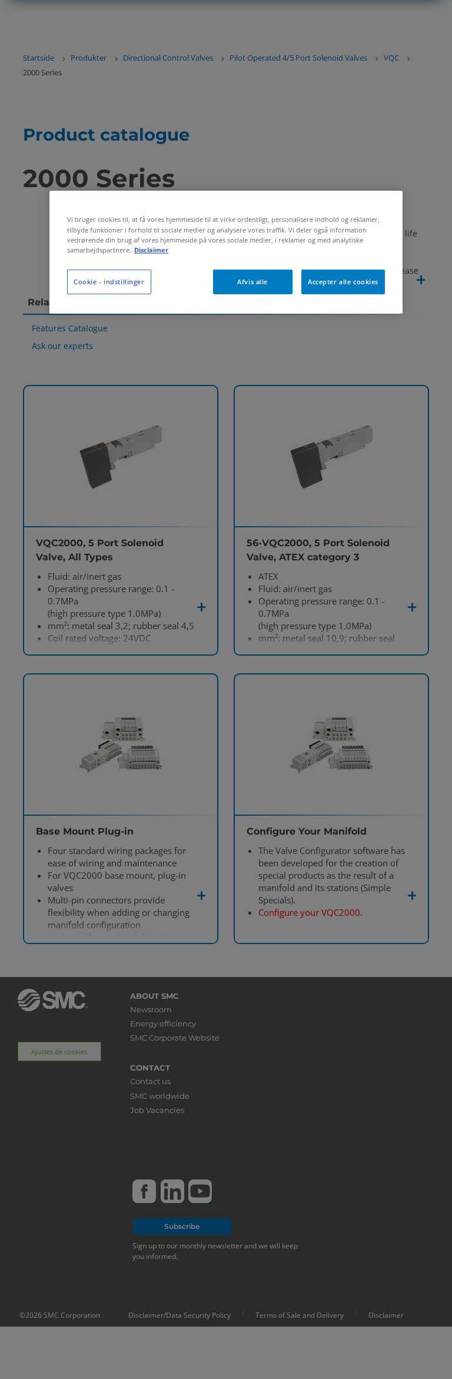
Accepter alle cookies (343, 281)
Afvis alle (252, 281)
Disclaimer (151, 249)
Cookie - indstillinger (109, 281)
